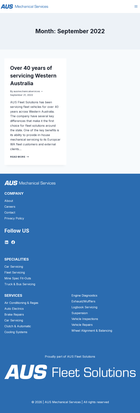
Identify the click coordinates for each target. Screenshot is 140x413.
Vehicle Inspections (84, 319)
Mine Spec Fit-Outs (17, 278)
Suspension (79, 313)
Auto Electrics (14, 308)
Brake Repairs (14, 314)
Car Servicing (13, 266)
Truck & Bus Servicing (19, 284)
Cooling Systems (15, 332)
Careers (9, 206)
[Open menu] (136, 6)
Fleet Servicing (14, 272)
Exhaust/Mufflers (83, 301)
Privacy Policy (14, 218)
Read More (19, 156)
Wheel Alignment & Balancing (91, 330)
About (8, 201)
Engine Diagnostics (84, 295)
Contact (9, 212)
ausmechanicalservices (26, 91)
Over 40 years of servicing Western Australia (33, 75)
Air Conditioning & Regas (21, 303)
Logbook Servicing (84, 307)
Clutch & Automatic (17, 326)
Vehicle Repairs (82, 325)
